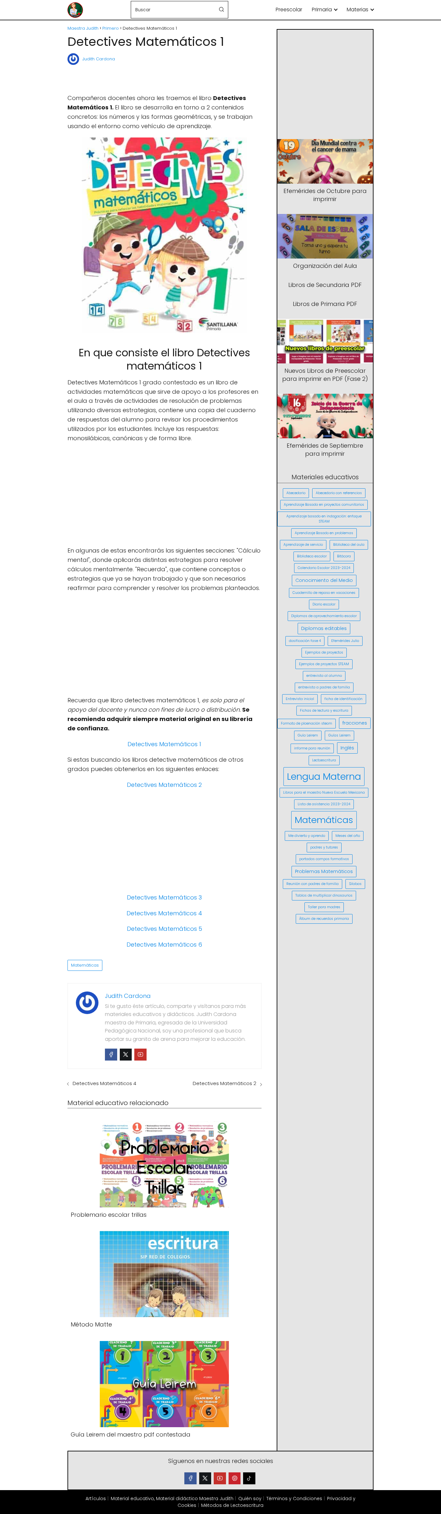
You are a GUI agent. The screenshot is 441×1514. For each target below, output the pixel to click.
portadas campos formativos (324, 859)
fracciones (355, 723)
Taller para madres (324, 907)
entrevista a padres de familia (324, 687)
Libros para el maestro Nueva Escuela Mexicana (324, 792)
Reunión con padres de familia (312, 883)
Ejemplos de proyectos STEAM (324, 664)
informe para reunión (312, 748)
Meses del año (347, 835)
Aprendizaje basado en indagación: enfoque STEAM (324, 519)
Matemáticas (85, 965)
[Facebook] (111, 1055)
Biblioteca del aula (348, 544)
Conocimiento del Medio (324, 580)
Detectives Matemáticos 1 (164, 744)
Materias (357, 9)
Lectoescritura (324, 760)
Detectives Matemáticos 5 (164, 929)
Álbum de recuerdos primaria (324, 918)
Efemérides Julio (345, 640)
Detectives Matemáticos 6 (164, 944)
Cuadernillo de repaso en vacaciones (323, 592)
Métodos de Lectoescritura (232, 1505)
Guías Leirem (339, 735)
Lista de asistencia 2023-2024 (324, 804)
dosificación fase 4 (305, 640)
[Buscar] (221, 9)
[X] (205, 1478)
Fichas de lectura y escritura (324, 710)
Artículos (96, 1498)
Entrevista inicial (300, 698)
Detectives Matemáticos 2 (164, 785)
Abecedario (295, 493)
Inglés (347, 748)
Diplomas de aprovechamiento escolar (324, 616)
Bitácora (344, 556)
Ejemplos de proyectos (324, 652)
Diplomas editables (324, 628)
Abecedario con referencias (339, 493)
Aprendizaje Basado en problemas (324, 533)
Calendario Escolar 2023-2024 (324, 567)
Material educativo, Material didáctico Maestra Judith (172, 1498)
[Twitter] (126, 1055)
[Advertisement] (164, 77)
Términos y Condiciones (294, 1498)
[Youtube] (140, 1055)
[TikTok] (249, 1478)
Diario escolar (324, 604)
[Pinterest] (235, 1478)
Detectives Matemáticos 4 (164, 913)
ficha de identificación (343, 698)
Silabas (355, 883)
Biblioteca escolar (312, 556)
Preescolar (289, 9)
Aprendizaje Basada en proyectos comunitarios (324, 504)
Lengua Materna (324, 776)
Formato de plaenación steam (306, 723)
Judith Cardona (98, 59)
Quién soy (250, 1498)
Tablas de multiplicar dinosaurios (324, 895)
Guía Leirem (308, 735)
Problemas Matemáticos (324, 871)
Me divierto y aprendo (306, 835)
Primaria (322, 9)
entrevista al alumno (324, 675)
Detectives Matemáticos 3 (164, 897)
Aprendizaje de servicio (303, 544)
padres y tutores (324, 847)
